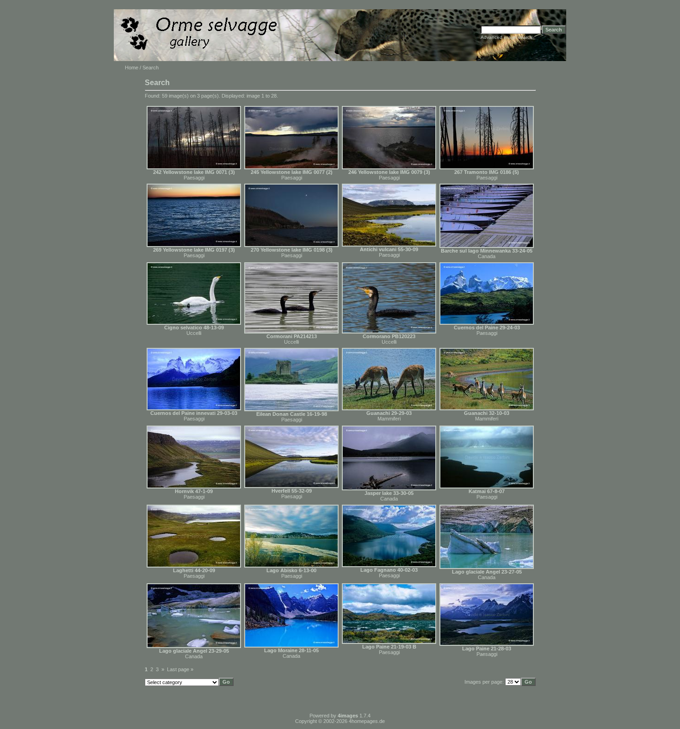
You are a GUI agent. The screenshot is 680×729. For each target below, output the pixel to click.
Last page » (180, 669)
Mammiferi (389, 418)
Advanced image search (506, 37)
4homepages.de (367, 721)
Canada (486, 256)
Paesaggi (194, 177)
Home (131, 67)
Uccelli (193, 333)
